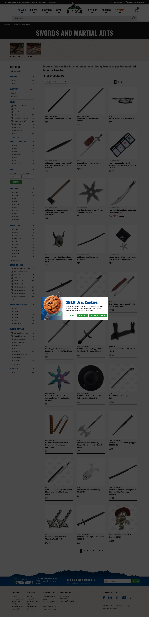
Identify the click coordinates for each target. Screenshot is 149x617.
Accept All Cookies (98, 315)
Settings (71, 315)
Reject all (82, 315)
